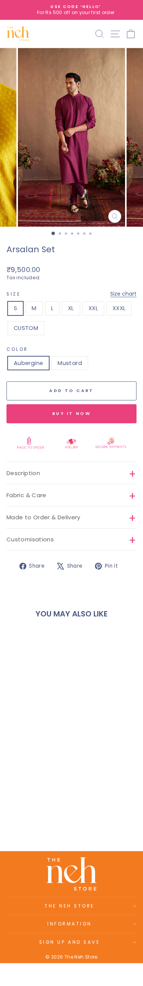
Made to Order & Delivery (43, 517)
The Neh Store (70, 906)
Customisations (30, 539)
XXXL (118, 308)
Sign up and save (69, 942)
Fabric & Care (26, 495)
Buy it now (71, 413)
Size (71, 294)
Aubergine (28, 363)
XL (71, 308)
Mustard (70, 363)
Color (17, 349)
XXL (93, 308)
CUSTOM (26, 328)
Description (23, 473)
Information (69, 924)
